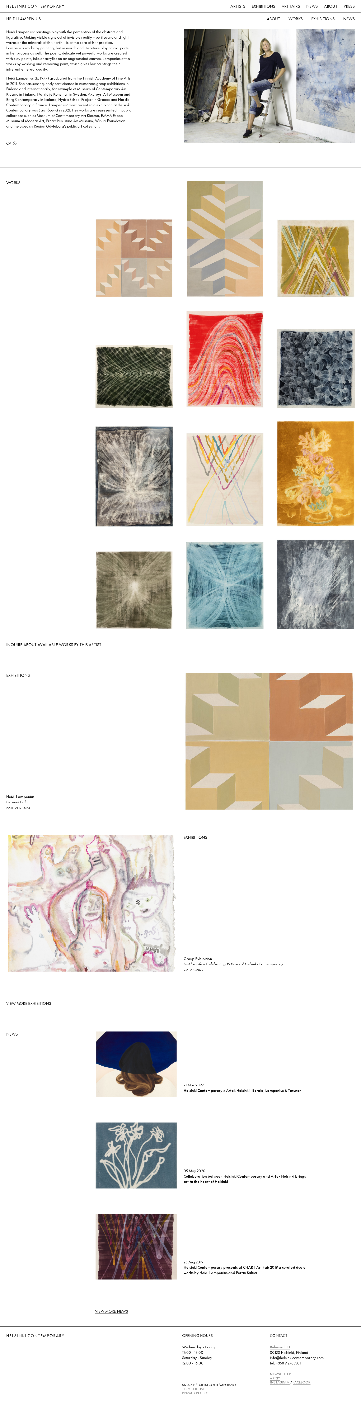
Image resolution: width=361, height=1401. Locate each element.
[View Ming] (316, 474)
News (312, 6)
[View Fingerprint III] (225, 359)
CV (8, 143)
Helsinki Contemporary (35, 6)
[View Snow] (225, 480)
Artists (237, 6)
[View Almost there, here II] (316, 584)
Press (349, 6)
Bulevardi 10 (280, 1346)
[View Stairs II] (225, 239)
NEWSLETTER (280, 1374)
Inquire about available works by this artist (54, 644)
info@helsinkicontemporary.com (297, 1357)
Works (296, 18)
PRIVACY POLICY (195, 1393)
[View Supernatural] (225, 585)
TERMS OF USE (193, 1389)
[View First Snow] (316, 258)
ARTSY (275, 1378)
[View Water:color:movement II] (316, 368)
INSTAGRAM (280, 1382)
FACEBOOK (301, 1382)
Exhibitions (263, 6)
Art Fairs (291, 6)
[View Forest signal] (134, 376)
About (330, 6)
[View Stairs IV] (134, 258)
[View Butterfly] (134, 590)
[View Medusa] (134, 476)
